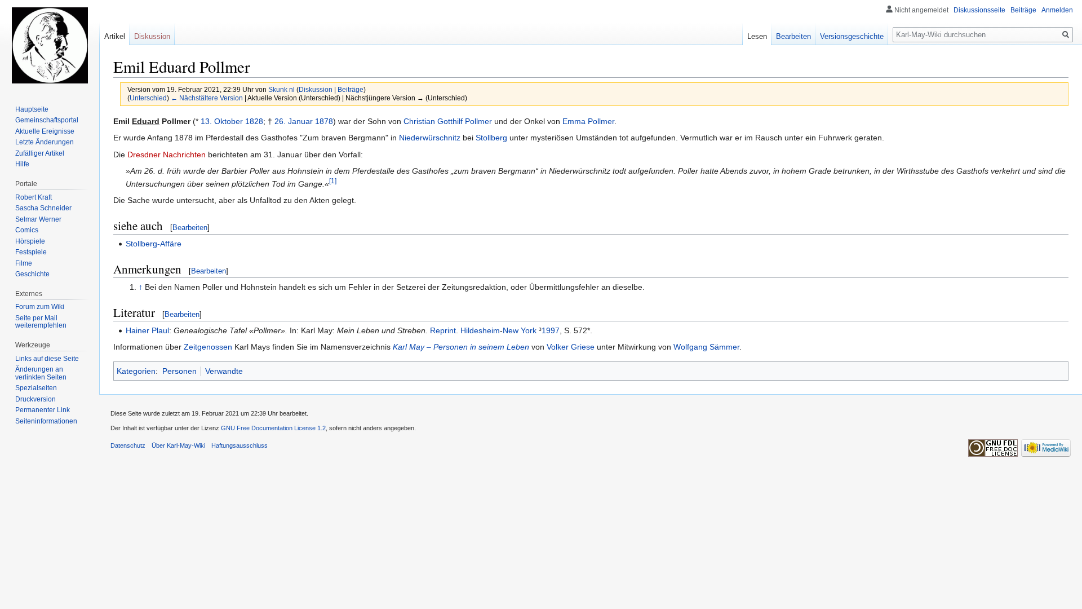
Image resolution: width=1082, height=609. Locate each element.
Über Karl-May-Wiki (178, 445)
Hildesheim (480, 330)
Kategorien (136, 371)
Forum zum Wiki (39, 307)
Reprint (443, 330)
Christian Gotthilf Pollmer (447, 121)
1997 (551, 330)
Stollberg (491, 137)
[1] (332, 180)
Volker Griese (571, 346)
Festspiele (31, 252)
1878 (324, 121)
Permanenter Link (42, 410)
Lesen (757, 36)
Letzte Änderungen (44, 142)
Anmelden (1057, 10)
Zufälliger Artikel (39, 153)
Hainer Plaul (147, 330)
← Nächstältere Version (207, 98)
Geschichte (32, 274)
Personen (179, 371)
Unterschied (148, 98)
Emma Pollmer (588, 121)
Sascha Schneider (43, 208)
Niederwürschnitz (429, 137)
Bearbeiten (189, 227)
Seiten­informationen (46, 421)
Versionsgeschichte (852, 36)
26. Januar (293, 121)
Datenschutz (127, 445)
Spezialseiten (36, 388)
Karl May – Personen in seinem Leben (461, 346)
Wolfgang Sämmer (706, 346)
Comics (26, 230)
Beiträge (350, 89)
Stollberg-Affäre (153, 243)
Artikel (114, 36)
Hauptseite (31, 109)
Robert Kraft (33, 197)
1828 (254, 121)
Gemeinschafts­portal (46, 120)
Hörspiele (30, 241)
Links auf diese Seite (47, 359)
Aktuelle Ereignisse (44, 131)
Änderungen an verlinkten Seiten (40, 373)
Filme (23, 263)
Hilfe (22, 164)
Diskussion (315, 89)
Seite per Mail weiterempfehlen (40, 322)
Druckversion (35, 399)
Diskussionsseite (979, 10)
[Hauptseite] (50, 45)
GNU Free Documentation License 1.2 (273, 428)
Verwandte (224, 371)
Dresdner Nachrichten (166, 154)
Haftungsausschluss (239, 445)
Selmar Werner (38, 219)
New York (519, 330)
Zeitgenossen (208, 346)
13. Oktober (222, 121)
